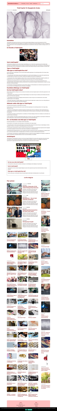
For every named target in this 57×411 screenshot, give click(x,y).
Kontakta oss (35, 3)
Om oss (27, 3)
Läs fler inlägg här (28, 177)
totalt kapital (25, 185)
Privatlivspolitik (30, 409)
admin (27, 195)
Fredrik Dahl (28, 207)
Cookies (31, 3)
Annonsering (23, 3)
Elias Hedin (29, 183)
